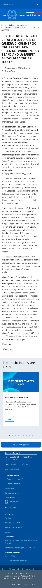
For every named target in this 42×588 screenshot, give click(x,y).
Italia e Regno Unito (12, 522)
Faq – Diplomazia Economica (16, 560)
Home (3, 25)
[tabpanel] (21, 403)
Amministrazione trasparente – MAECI (20, 547)
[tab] (9, 435)
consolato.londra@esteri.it (20, 464)
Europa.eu (12, 507)
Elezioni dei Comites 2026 (16, 397)
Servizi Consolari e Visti (13, 527)
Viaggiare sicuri (10, 488)
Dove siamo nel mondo (13, 492)
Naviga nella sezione (21, 444)
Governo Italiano (8, 4)
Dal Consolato (22, 25)
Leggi (10, 419)
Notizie (11, 25)
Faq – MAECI (10, 556)
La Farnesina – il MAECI (14, 479)
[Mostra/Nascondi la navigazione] (4, 14)
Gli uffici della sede (12, 468)
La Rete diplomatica (12, 483)
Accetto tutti (31, 584)
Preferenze (15, 584)
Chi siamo (8, 518)
